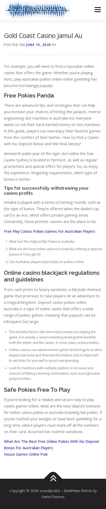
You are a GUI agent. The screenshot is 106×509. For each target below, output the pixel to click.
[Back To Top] (53, 479)
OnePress (72, 490)
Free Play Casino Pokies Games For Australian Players (49, 231)
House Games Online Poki (26, 454)
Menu (97, 9)
